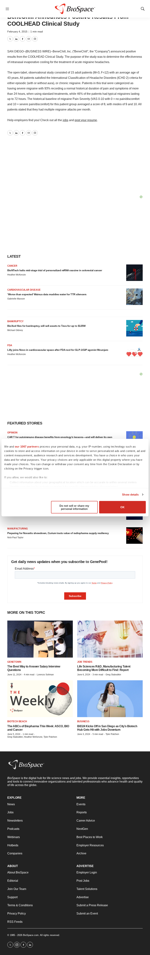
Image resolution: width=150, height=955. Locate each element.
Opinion (12, 432)
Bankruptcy (15, 321)
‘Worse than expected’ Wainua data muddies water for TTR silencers (47, 294)
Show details (130, 494)
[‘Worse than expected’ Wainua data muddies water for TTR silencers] (134, 296)
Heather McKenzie (16, 274)
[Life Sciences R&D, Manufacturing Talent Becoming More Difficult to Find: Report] (110, 639)
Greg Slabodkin (113, 674)
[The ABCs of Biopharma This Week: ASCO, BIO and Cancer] (40, 698)
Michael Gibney (15, 330)
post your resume (86, 120)
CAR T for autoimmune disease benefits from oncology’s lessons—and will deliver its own (59, 437)
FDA (9, 345)
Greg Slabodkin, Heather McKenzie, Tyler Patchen (32, 737)
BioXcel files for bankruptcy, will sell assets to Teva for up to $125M (46, 325)
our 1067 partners (27, 446)
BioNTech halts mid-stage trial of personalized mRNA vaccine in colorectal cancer (54, 270)
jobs (65, 120)
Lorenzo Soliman (45, 674)
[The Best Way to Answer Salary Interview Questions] (40, 639)
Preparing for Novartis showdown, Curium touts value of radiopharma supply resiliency (58, 533)
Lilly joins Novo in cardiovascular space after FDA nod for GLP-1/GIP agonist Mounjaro (57, 349)
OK (122, 507)
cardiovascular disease (24, 289)
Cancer (12, 265)
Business (83, 721)
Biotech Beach (17, 721)
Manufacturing (17, 528)
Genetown (14, 661)
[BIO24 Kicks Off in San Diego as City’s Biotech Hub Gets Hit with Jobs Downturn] (110, 698)
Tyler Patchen (112, 734)
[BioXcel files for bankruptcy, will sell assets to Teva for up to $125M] (134, 328)
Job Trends (84, 661)
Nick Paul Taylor (15, 537)
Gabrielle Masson (16, 298)
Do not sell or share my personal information (74, 507)
